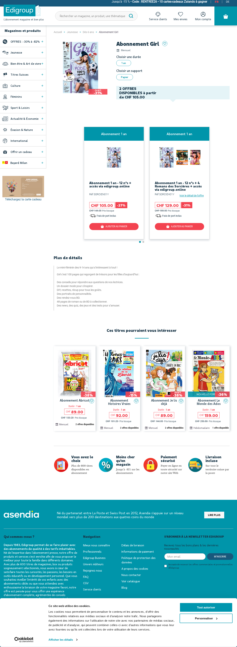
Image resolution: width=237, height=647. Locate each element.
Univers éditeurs (93, 564)
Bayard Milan (18, 162)
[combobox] (96, 15)
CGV (86, 583)
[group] (114, 183)
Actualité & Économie (25, 118)
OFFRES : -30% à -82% (25, 41)
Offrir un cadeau (21, 152)
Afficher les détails (61, 639)
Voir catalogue (130, 581)
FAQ (86, 576)
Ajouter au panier (116, 226)
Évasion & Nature (22, 129)
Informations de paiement (137, 551)
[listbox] (173, 63)
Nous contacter (131, 575)
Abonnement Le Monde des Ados (209, 402)
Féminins (16, 96)
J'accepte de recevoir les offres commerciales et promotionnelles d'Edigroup (200, 566)
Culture (15, 85)
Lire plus (214, 514)
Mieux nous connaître (96, 545)
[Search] (131, 15)
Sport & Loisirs (20, 107)
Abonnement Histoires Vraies (119, 402)
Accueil (58, 32)
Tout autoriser (206, 607)
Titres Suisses (20, 74)
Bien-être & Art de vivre (26, 63)
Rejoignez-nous (92, 570)
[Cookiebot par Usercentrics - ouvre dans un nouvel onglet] (24, 640)
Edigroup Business (94, 557)
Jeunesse (72, 32)
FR (216, 2)
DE (227, 1)
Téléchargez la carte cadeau (23, 199)
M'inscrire (220, 556)
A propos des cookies (134, 568)
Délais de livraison (132, 545)
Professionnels (92, 551)
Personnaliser (204, 618)
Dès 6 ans (88, 32)
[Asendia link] (21, 515)
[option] (123, 63)
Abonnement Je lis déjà (164, 402)
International (19, 140)
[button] (140, 242)
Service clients (92, 589)
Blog (124, 587)
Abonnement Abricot (74, 400)
